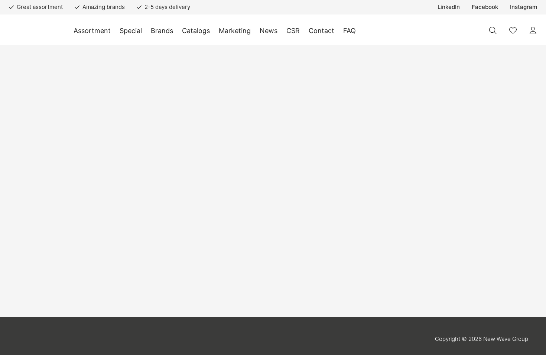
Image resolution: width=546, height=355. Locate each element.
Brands (162, 31)
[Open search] (493, 30)
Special (131, 31)
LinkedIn (449, 6)
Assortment (92, 31)
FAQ (349, 31)
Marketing (235, 31)
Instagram (523, 6)
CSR (293, 31)
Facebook (485, 6)
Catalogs (196, 31)
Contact (321, 31)
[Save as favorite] (513, 30)
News (268, 31)
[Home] (34, 30)
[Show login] (533, 30)
